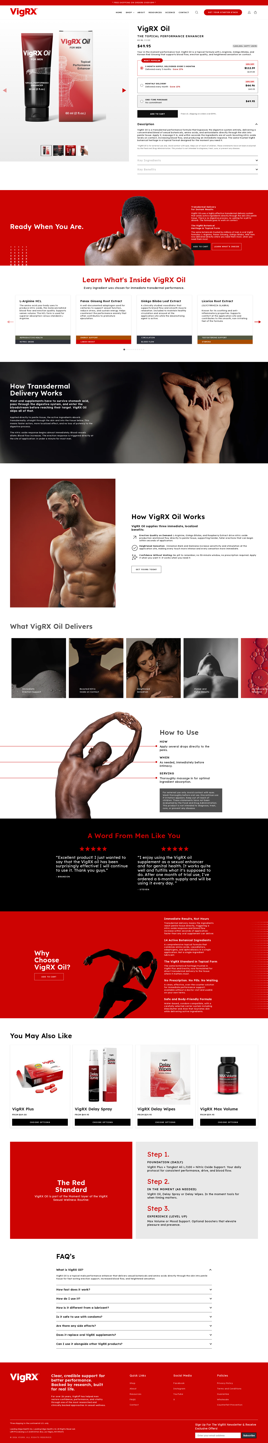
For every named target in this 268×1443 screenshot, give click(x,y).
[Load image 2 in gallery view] (58, 150)
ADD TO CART (200, 246)
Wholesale (223, 1399)
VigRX (21, 1437)
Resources (135, 1394)
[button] (130, 12)
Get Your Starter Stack (223, 12)
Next (124, 90)
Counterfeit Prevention (229, 1404)
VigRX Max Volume (219, 1109)
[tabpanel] (42, 319)
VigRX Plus (23, 1109)
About (133, 1388)
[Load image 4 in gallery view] (82, 150)
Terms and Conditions (229, 1388)
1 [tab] (124, 351)
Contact (134, 1404)
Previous (5, 90)
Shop (132, 1383)
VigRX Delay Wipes (156, 1109)
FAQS (133, 1399)
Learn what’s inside (226, 246)
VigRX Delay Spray (93, 1109)
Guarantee (223, 1394)
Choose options (40, 1122)
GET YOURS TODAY (146, 569)
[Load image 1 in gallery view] (46, 150)
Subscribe (249, 1435)
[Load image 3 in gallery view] (70, 150)
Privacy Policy (225, 1383)
